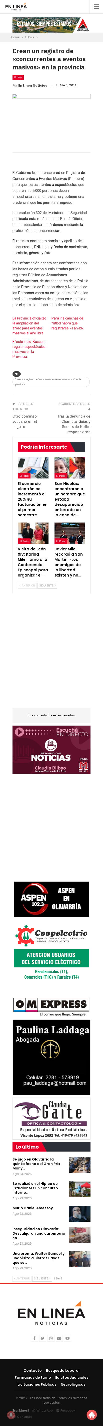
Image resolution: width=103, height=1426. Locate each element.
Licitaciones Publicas (37, 1384)
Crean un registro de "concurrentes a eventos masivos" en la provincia (48, 382)
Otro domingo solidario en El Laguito (24, 421)
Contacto (33, 1370)
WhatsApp (44, 1410)
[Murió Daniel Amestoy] (79, 1214)
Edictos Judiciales (71, 1377)
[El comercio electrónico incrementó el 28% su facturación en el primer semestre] (33, 467)
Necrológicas (73, 1384)
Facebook (67, 1410)
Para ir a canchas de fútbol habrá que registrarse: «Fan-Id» (68, 323)
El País (18, 77)
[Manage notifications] (11, 1415)
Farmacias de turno (33, 1377)
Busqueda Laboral (63, 1370)
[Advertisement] (51, 654)
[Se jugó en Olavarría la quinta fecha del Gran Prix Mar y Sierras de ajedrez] (79, 1165)
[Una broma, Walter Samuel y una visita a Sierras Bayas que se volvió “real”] (79, 1259)
